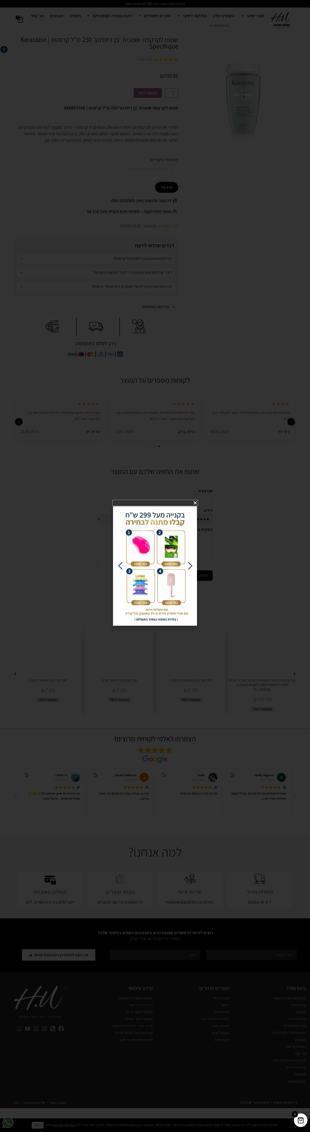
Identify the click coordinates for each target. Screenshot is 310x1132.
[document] (155, 566)
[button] (155, 503)
